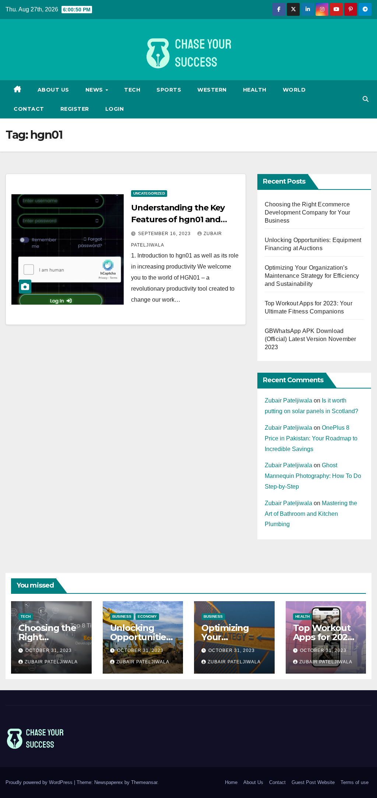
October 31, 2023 (48, 650)
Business (121, 616)
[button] (366, 99)
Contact (29, 109)
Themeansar (144, 782)
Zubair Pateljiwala (288, 400)
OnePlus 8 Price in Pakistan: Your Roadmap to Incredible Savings (311, 438)
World (294, 89)
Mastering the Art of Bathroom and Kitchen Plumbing (311, 514)
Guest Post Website (313, 782)
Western (212, 89)
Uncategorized (149, 193)
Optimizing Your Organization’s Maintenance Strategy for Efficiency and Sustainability (312, 276)
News (95, 89)
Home (231, 782)
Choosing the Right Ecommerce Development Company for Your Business (307, 212)
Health (255, 89)
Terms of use (355, 782)
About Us (53, 89)
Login (114, 109)
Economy (147, 616)
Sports (168, 89)
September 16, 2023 (165, 233)
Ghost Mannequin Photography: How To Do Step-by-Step (313, 476)
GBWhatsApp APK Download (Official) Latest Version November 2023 (310, 339)
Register (74, 109)
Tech (132, 89)
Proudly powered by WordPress (40, 782)
